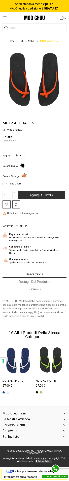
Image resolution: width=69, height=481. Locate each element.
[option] (34, 80)
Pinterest (26, 225)
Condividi (17, 225)
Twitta (21, 225)
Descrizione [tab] (34, 274)
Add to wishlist (7, 204)
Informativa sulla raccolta (20, 476)
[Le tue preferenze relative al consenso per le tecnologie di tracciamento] (3, 361)
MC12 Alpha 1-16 (46, 380)
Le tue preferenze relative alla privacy (38, 471)
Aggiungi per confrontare (16, 204)
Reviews (34, 289)
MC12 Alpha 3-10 (13, 380)
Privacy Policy (44, 461)
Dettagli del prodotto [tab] (34, 282)
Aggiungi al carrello (41, 195)
